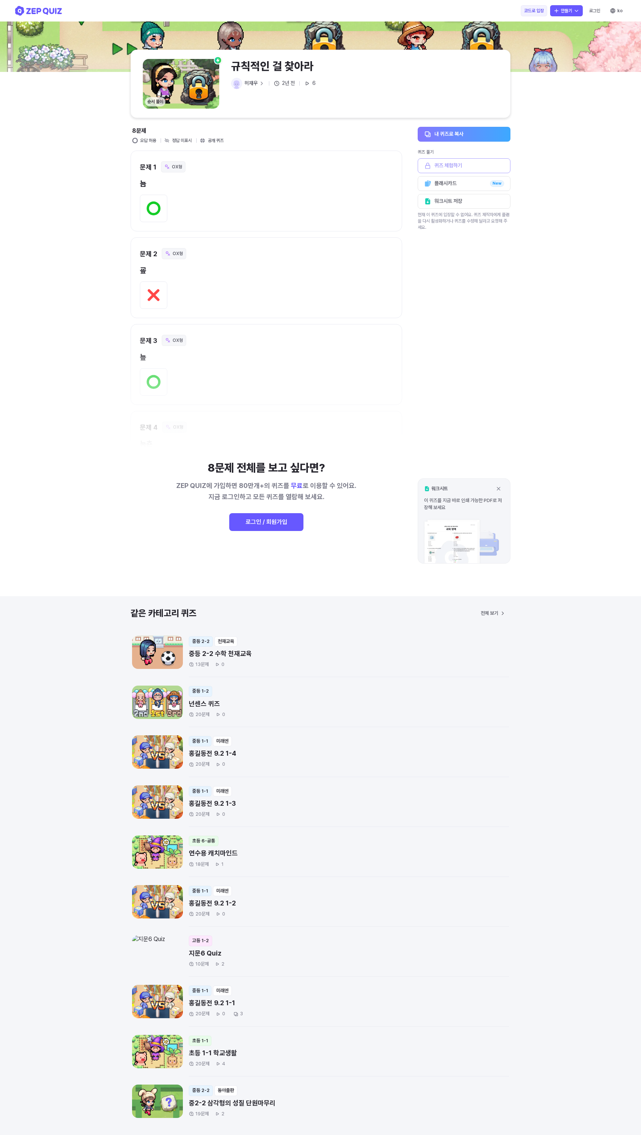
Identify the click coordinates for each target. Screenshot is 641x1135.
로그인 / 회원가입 (266, 521)
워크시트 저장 (448, 201)
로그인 (594, 10)
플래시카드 (468, 183)
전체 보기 (489, 613)
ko (620, 10)
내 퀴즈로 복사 (448, 134)
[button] (464, 520)
